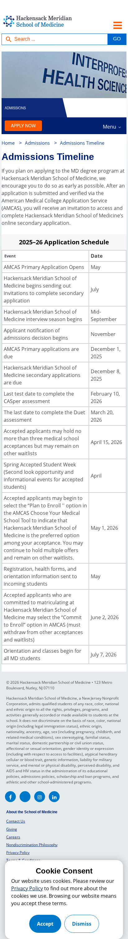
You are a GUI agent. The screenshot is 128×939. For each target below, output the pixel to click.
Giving (11, 829)
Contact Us (15, 821)
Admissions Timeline (82, 143)
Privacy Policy (18, 852)
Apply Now (23, 125)
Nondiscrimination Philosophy (31, 844)
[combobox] (54, 39)
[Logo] (36, 25)
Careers (13, 837)
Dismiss (81, 923)
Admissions (37, 143)
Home (8, 143)
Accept (45, 923)
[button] (116, 39)
